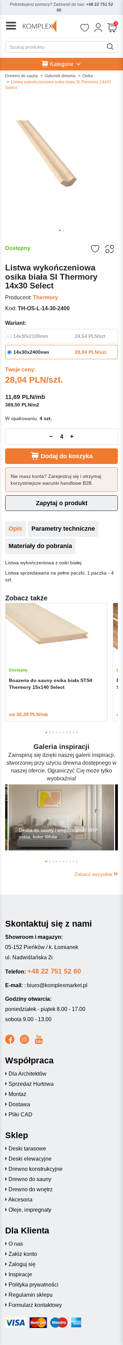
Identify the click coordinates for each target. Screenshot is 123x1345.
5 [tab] (60, 732)
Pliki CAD (20, 1114)
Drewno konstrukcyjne (36, 1169)
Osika (87, 75)
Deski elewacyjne (30, 1159)
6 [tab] (63, 732)
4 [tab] (56, 732)
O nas (16, 1244)
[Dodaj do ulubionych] (95, 248)
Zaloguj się (22, 1264)
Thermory (45, 297)
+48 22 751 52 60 (54, 971)
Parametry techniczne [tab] (63, 528)
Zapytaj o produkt (61, 503)
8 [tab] (70, 732)
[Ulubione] (85, 28)
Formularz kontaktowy (35, 1305)
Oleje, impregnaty (30, 1210)
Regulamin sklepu (31, 1295)
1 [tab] (60, 230)
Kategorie (62, 64)
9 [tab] (73, 732)
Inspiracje (20, 1274)
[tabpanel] (61, 159)
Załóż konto (23, 1254)
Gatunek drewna (60, 75)
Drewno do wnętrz (31, 1189)
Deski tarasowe (27, 1148)
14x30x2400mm (31, 352)
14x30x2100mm (30, 336)
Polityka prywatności (33, 1285)
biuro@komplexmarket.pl (57, 985)
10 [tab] (77, 732)
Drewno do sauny (21, 75)
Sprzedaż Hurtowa (31, 1084)
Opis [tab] (15, 528)
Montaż (17, 1094)
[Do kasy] (112, 28)
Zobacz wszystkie (94, 874)
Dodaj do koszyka (66, 456)
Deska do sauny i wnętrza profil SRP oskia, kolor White (58, 833)
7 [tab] (67, 732)
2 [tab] (63, 230)
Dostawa (19, 1104)
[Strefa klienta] (98, 28)
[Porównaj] (109, 248)
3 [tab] (53, 732)
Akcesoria (20, 1199)
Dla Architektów (27, 1074)
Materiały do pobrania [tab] (40, 546)
